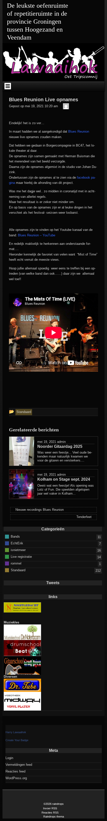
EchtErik (17, 543)
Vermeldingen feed (18, 765)
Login (9, 758)
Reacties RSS (50, 812)
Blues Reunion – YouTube (37, 235)
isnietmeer (18, 550)
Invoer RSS (50, 808)
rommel (16, 563)
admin (61, 442)
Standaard (18, 570)
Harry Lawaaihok (15, 732)
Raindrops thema (53, 816)
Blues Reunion (78, 131)
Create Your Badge (16, 740)
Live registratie (21, 556)
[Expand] (7, 86)
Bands (15, 536)
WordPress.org (16, 778)
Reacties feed (15, 771)
